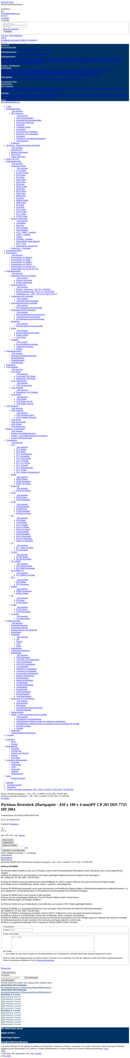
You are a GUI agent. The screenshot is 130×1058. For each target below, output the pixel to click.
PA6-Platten (21, 520)
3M (17, 639)
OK (3, 1051)
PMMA (68, 79)
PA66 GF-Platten (23, 529)
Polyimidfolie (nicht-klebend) (28, 241)
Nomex (19, 237)
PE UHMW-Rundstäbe (25, 568)
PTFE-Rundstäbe (23, 500)
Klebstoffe (65, 88)
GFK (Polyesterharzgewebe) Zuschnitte (85, 59)
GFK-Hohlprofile (18, 426)
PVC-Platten (21, 449)
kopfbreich (10, 739)
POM (25, 79)
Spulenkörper (92, 95)
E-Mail (6, 930)
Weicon (19, 641)
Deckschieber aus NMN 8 (21, 264)
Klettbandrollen (59, 72)
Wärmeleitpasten (7, 54)
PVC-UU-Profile (23, 463)
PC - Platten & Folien (25, 548)
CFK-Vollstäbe (17, 388)
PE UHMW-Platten (24, 566)
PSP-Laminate (22, 228)
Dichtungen (10, 365)
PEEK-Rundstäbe (23, 481)
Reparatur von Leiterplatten (27, 134)
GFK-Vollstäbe (17, 410)
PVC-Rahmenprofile (24, 468)
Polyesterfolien (22, 230)
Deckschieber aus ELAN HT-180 (24, 269)
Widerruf (14, 771)
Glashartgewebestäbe (24, 346)
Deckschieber (6, 84)
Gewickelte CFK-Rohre (26, 376)
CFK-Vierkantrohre (19, 381)
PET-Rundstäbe (22, 584)
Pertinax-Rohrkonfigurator (21, 438)
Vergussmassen (55, 91)
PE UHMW (43, 79)
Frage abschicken (8, 973)
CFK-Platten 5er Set (24, 401)
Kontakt (14, 744)
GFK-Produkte (12, 406)
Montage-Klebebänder (44, 72)
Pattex (18, 646)
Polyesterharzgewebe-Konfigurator (30, 319)
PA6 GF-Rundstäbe (24, 538)
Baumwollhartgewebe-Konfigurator (30, 314)
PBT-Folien (21, 182)
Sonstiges (5, 93)
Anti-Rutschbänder (69, 75)
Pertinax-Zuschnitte (24, 280)
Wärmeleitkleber (21, 54)
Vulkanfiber (21, 223)
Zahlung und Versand (19, 753)
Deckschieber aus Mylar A (21, 257)
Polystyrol (14, 79)
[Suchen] (26, 43)
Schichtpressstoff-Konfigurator (23, 310)
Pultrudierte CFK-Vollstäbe (27, 392)
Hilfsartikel (110, 95)
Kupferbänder (28, 75)
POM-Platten (21, 509)
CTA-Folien (21, 170)
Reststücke (84, 61)
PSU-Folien (21, 209)
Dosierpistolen (22, 703)
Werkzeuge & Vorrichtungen (63, 95)
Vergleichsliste (7, 843)
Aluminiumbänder (41, 75)
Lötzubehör (88, 88)
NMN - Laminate (23, 234)
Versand (21, 835)
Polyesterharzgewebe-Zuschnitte (24, 303)
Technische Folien (8, 50)
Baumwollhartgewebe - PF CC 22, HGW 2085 (35, 292)
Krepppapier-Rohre (9, 82)
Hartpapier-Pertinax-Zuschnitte (67, 61)
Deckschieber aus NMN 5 (21, 262)
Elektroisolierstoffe (8, 47)
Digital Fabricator (18, 778)
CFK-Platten (16, 394)
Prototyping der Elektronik (103, 88)
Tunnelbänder (16, 75)
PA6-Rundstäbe (22, 532)
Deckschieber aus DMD (21, 260)
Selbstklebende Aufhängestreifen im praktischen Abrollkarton (40, 721)
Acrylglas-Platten (23, 618)
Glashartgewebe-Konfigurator (28, 317)
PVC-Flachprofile (23, 458)
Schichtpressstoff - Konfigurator (14, 59)
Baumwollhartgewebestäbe (27, 344)
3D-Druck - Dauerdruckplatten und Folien (23, 145)
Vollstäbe (15, 340)
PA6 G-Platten (22, 525)
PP (72, 79)
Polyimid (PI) (16, 150)
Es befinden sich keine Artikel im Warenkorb (19, 40)
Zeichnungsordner (23, 726)
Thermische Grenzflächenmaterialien (34, 91)
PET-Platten (21, 582)
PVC (3, 79)
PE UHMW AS (54, 79)
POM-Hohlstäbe (22, 506)
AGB (13, 767)
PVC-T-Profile (22, 465)
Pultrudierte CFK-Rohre (26, 378)
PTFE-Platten (21, 497)
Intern (8, 776)
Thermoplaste (6, 77)
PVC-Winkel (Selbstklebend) (28, 472)
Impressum (15, 769)
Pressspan (20, 225)
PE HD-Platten (22, 557)
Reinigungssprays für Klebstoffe (39, 95)
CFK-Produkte (12, 367)
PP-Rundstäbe (22, 602)
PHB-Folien (21, 196)
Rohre (13, 328)
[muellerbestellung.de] (10, 13)
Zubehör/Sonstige (13, 621)
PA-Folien (20, 177)
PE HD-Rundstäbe (23, 559)
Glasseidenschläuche (17, 95)
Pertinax (19, 349)
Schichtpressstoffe (8, 56)
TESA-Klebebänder (9, 70)
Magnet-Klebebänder (74, 72)
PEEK (7, 79)
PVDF (75, 79)
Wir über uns (16, 751)
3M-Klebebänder (66, 70)
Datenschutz (16, 764)
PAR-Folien (21, 180)
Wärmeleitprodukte (8, 52)
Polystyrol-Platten (23, 490)
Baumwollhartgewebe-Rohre (27, 333)
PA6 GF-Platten (22, 527)
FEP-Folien (21, 175)
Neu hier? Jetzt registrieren (11, 35)
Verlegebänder (88, 72)
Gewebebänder (79, 70)
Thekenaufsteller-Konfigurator (23, 733)
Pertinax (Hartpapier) (19, 152)
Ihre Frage (7, 951)
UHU (18, 644)
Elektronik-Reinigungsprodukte (30, 88)
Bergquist (43, 54)
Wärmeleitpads (33, 54)
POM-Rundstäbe (23, 511)
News (3, 100)
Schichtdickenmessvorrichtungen (29, 708)
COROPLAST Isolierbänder (28, 70)
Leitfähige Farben (76, 88)
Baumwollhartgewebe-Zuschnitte (41, 61)
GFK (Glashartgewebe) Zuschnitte (56, 59)
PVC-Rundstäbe (22, 456)
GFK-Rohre (21, 337)
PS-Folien (20, 207)
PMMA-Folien (22, 200)
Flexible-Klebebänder (25, 685)
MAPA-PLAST (12, 159)
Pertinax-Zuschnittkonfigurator (23, 433)
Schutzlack (15, 91)
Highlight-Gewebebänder (95, 70)
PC (31, 79)
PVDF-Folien (21, 216)
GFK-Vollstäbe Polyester (26, 417)
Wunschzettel (7, 840)
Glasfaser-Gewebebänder (26, 671)
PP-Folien (20, 205)
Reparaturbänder (54, 75)
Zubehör (19, 728)
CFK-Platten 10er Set (25, 404)
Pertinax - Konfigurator (10, 66)
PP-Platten (20, 600)
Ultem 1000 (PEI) (18, 157)
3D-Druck (5, 45)
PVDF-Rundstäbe (23, 612)
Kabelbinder (16, 98)
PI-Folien (20, 198)
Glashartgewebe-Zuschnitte (22, 296)
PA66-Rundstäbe (23, 534)
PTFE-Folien (21, 212)
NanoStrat (15, 748)
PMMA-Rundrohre (24, 591)
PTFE (20, 79)
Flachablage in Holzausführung (28, 719)
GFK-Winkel (16, 424)
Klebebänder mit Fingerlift (87, 75)
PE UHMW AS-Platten (25, 575)
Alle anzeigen (17, 111)
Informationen (11, 746)
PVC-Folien (21, 214)
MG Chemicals (7, 86)
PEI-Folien (20, 189)
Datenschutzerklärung (45, 960)
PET (63, 79)
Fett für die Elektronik (52, 88)
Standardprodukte (13, 109)
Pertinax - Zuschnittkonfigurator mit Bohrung (29, 436)
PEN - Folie (21, 244)
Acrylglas (82, 79)
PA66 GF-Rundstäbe (24, 541)
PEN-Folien (21, 191)
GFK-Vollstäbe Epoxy (25, 415)
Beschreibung (6, 857)
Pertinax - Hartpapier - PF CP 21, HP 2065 (33, 289)
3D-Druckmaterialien (9, 88)
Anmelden (7, 32)
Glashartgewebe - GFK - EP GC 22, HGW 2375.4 (36, 294)
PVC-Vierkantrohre (24, 454)
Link (106, 1048)
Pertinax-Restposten (24, 282)
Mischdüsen (21, 705)
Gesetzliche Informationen (16, 760)
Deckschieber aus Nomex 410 (23, 266)
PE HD (36, 79)
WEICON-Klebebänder (49, 70)
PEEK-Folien (21, 186)
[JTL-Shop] (6, 1056)
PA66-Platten (21, 522)
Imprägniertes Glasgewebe (27, 246)
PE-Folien (20, 184)
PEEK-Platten (22, 479)
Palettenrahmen (81, 95)
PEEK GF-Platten (23, 484)
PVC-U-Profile (22, 461)
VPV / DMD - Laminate (26, 232)
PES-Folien (21, 193)
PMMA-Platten (22, 593)
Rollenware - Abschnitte (41, 50)
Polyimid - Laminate (24, 239)
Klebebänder (6, 68)
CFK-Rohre (16, 372)
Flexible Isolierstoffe (24, 50)
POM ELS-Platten (23, 513)
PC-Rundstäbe (22, 550)
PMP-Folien (21, 202)
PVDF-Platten (22, 609)
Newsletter (15, 758)
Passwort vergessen (11, 29)
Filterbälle (5, 95)
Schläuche (15, 143)
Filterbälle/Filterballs (19, 625)
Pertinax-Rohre (22, 335)
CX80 (8, 106)
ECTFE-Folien (22, 173)
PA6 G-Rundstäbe (23, 536)
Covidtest (10, 735)
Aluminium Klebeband (20, 650)
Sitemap (14, 755)
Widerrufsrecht (17, 774)
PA (29, 79)
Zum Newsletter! (32, 978)
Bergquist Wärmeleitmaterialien (23, 356)
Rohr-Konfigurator (34, 59)
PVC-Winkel (21, 470)
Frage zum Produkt (9, 845)
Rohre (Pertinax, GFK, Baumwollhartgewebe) (24, 63)
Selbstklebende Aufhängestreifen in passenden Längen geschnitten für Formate (47, 724)
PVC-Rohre (21, 452)
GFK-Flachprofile (18, 422)
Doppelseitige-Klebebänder (24, 72)
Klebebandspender (23, 710)
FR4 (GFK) (16, 154)
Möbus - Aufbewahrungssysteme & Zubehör (39, 98)
